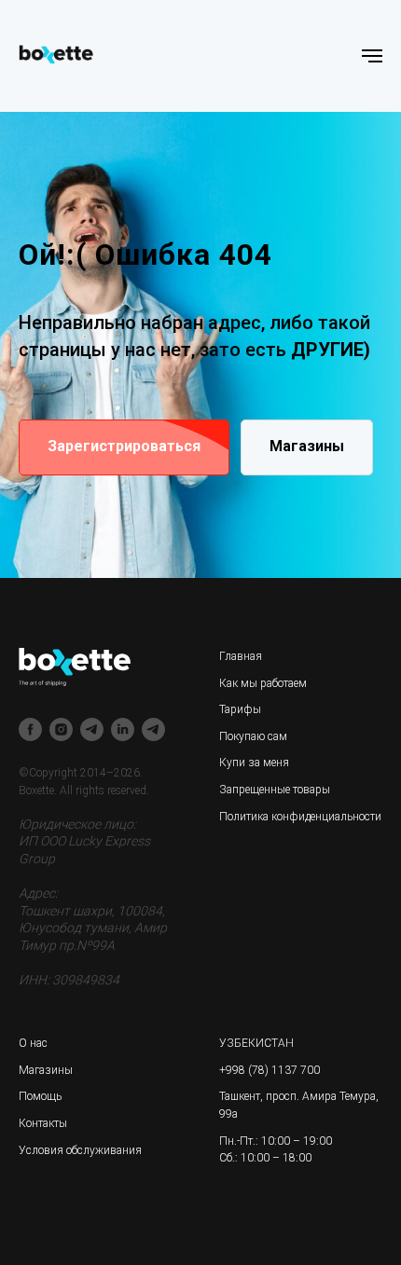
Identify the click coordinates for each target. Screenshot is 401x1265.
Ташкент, (241, 1096)
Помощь (40, 1096)
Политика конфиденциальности (300, 816)
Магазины (46, 1070)
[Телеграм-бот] (153, 729)
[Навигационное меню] (372, 55)
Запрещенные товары (274, 789)
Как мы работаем (263, 683)
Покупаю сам (253, 736)
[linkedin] (122, 729)
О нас (33, 1043)
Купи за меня (254, 762)
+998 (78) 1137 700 (269, 1070)
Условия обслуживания (80, 1150)
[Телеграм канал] (92, 729)
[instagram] (61, 729)
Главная (240, 656)
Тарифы (240, 709)
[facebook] (30, 729)
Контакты (43, 1123)
